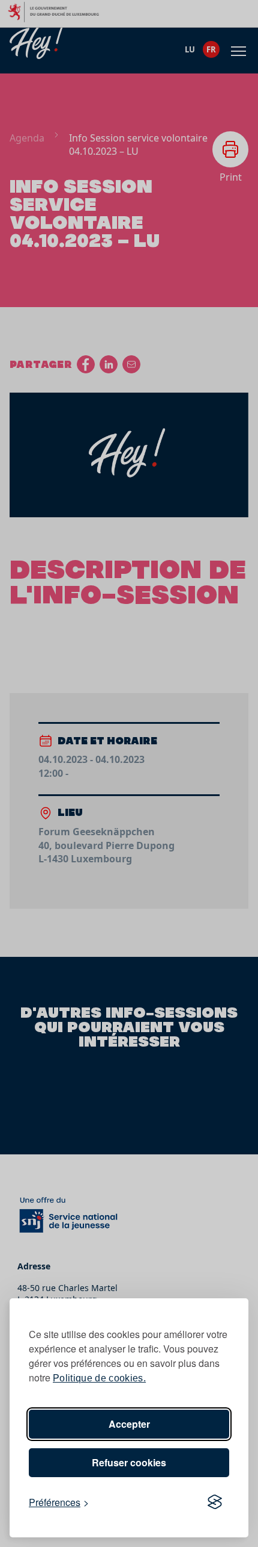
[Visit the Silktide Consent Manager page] (214, 1502)
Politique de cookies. (99, 1378)
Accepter (129, 1424)
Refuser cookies (129, 1462)
